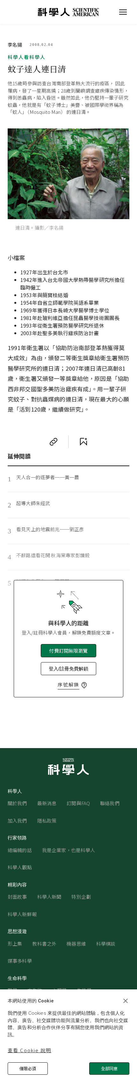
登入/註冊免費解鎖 (68, 668)
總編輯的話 (20, 850)
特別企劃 (81, 896)
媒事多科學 (20, 960)
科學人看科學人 (27, 57)
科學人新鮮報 (22, 914)
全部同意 (109, 1069)
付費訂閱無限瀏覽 (68, 650)
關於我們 (17, 803)
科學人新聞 (49, 896)
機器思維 (76, 943)
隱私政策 (47, 820)
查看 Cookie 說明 (29, 1050)
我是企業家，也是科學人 (68, 850)
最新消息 (47, 803)
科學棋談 (106, 943)
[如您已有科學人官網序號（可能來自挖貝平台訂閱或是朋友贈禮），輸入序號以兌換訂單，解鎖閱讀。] (84, 685)
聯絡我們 (109, 803)
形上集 (15, 943)
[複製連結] (53, 441)
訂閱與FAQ (78, 803)
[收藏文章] (83, 441)
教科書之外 (44, 943)
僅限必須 (27, 1069)
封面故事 (17, 896)
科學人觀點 (20, 867)
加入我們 (17, 820)
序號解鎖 (68, 684)
